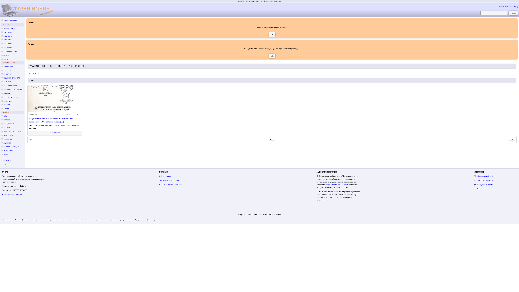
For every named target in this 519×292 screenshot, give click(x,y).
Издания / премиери (12, 78)
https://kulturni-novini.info (336, 185)
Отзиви (6, 55)
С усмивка (8, 44)
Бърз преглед (54, 133)
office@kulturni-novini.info (487, 176)
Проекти (7, 105)
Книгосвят (259, 1)
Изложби (7, 82)
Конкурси (7, 74)
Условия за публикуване (169, 180)
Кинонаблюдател (11, 51)
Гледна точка (9, 28)
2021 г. (511, 140)
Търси (513, 13)
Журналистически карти (12, 194)
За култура (277, 1)
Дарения (7, 143)
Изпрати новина (505, 7)
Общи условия (165, 176)
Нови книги (8, 66)
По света (7, 120)
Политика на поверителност (170, 185)
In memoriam (9, 151)
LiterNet (240, 1)
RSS (478, 189)
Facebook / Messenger (485, 180)
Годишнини (8, 135)
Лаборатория (9, 101)
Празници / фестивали (13, 89)
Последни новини (11, 20)
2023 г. (32, 140)
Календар (7, 70)
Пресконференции (11, 147)
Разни (6, 154)
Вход (516, 7)
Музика (7, 93)
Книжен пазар (268, 1)
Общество (8, 139)
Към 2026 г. (33, 74)
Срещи (6, 109)
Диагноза (8, 36)
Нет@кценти (9, 124)
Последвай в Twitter (485, 185)
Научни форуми (10, 86)
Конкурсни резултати (12, 131)
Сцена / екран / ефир (12, 97)
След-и (6, 116)
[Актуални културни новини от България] (30, 10)
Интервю (7, 40)
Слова (6, 59)
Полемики (8, 32)
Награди (7, 127)
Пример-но (8, 47)
